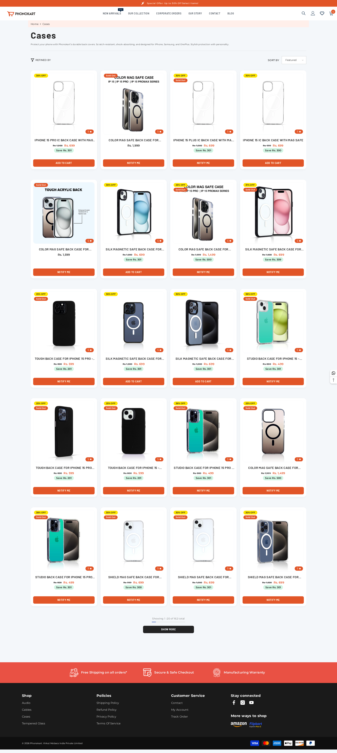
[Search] (303, 13)
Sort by (273, 60)
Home (34, 24)
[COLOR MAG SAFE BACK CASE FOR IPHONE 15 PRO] (133, 103)
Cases (46, 24)
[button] (294, 60)
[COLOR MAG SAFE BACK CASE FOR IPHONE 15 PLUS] (273, 431)
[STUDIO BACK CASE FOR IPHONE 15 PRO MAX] (63, 540)
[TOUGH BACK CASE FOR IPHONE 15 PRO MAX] (63, 431)
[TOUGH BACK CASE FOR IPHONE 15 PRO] (63, 322)
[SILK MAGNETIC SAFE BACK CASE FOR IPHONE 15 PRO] (133, 322)
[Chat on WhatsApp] (333, 373)
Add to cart (64, 162)
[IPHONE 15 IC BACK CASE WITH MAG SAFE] (273, 103)
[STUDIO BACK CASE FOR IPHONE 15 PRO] (203, 431)
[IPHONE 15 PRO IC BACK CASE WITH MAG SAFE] (63, 103)
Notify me (133, 162)
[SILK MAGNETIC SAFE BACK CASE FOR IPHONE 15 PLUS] (273, 213)
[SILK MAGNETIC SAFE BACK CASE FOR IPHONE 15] (133, 213)
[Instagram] (243, 702)
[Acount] (313, 13)
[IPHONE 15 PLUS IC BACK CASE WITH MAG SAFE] (203, 103)
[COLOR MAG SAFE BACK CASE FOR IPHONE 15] (63, 213)
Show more (168, 629)
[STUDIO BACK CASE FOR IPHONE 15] (273, 322)
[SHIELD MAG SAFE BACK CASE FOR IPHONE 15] (133, 540)
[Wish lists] (322, 13)
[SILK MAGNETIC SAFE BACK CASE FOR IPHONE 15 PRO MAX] (203, 322)
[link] (98, 672)
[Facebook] (234, 702)
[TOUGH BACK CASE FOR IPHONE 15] (133, 431)
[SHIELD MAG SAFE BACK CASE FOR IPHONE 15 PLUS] (203, 540)
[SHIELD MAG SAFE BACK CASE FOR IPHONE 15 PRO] (273, 540)
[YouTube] (251, 702)
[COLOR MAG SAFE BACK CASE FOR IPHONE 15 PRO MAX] (203, 213)
